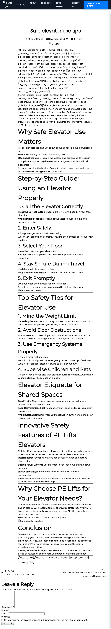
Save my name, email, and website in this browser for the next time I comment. (46, 620)
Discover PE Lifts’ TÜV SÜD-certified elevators (41, 517)
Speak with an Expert (94, 4)
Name (5, 610)
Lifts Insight (60, 5)
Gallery (76, 3)
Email (5, 613)
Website (5, 616)
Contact (22, 5)
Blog (32, 562)
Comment (7, 607)
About (33, 3)
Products (46, 3)
